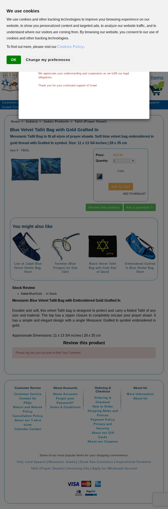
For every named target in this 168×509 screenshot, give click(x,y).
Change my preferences (48, 60)
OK (14, 60)
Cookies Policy (70, 47)
